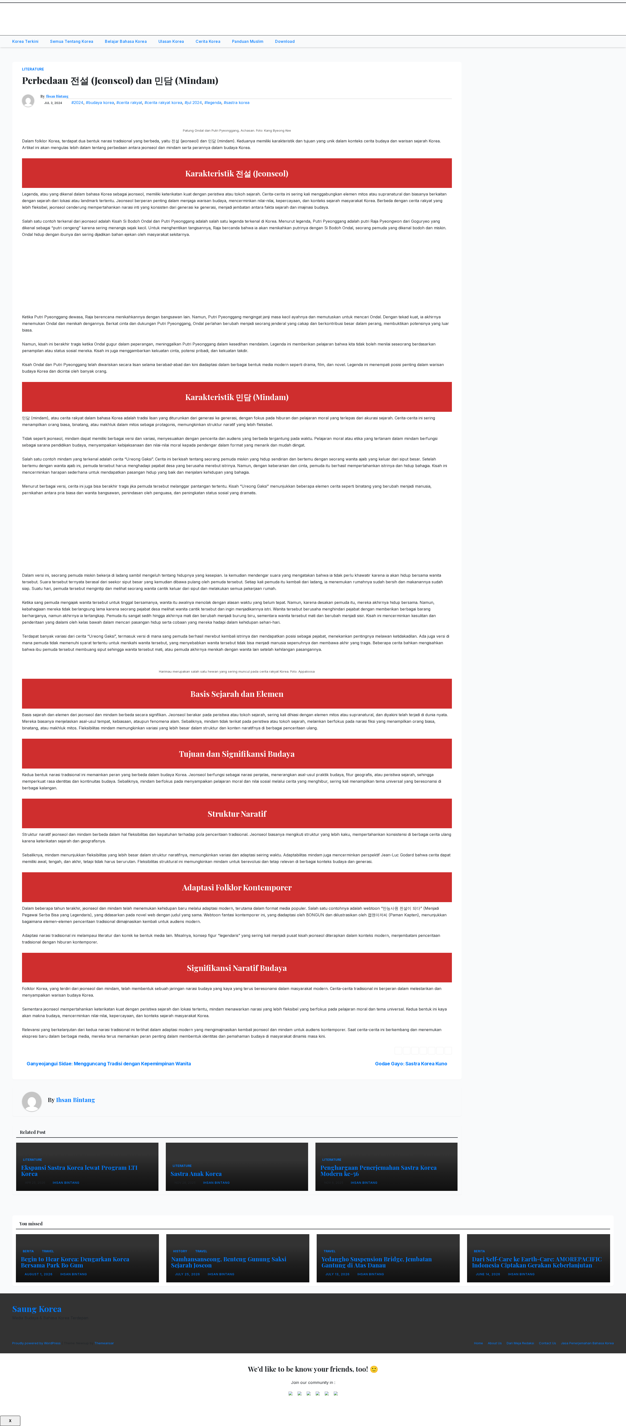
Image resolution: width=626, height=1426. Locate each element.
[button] (598, 41)
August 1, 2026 (39, 1274)
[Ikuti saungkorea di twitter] (299, 1395)
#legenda (212, 102)
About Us (495, 1343)
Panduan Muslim (248, 41)
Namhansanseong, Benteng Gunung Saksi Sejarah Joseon (228, 1262)
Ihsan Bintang (57, 96)
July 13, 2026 (338, 1274)
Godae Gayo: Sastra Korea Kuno (411, 1064)
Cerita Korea (209, 41)
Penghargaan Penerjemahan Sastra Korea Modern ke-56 (378, 1170)
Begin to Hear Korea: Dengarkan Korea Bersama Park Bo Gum (75, 1262)
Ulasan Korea (171, 41)
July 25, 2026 (188, 1274)
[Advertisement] (168, 279)
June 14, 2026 (488, 1274)
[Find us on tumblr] (327, 1395)
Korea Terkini (26, 41)
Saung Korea (38, 15)
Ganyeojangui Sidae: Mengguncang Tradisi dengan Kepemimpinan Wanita (108, 1064)
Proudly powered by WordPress (37, 1343)
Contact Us (547, 1343)
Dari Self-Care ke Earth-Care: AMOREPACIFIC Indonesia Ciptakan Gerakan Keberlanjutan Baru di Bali (537, 1265)
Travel (48, 1251)
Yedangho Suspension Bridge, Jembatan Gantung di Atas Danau (377, 1262)
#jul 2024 (193, 102)
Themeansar (104, 1343)
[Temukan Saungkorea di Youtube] (318, 1395)
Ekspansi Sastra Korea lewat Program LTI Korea (79, 1170)
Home (478, 1343)
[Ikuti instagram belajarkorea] (336, 1395)
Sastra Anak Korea (196, 1173)
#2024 (77, 102)
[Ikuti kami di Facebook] (290, 1395)
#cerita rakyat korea (163, 102)
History (180, 1251)
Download (285, 41)
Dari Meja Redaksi (520, 1343)
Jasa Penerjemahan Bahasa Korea (587, 1343)
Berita (28, 1251)
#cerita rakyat (129, 102)
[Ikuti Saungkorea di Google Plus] (309, 1395)
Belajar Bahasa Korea (126, 41)
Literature (33, 69)
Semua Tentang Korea (72, 41)
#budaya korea (100, 102)
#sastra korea (236, 102)
